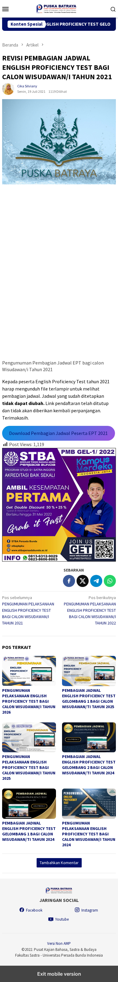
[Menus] (5, 9)
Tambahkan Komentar (59, 862)
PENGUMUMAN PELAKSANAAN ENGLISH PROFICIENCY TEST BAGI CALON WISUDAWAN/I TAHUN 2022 (90, 610)
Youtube (62, 919)
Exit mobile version (59, 974)
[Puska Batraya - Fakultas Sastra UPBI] (59, 8)
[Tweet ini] (83, 581)
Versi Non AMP (59, 943)
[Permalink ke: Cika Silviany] (8, 88)
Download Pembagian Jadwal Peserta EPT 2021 (58, 433)
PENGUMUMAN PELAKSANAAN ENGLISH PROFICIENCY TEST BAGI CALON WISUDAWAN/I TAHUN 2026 (28, 701)
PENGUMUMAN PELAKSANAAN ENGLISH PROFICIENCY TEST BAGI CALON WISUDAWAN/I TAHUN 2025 (28, 767)
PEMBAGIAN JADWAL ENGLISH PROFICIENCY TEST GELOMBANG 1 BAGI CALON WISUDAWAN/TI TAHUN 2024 (29, 831)
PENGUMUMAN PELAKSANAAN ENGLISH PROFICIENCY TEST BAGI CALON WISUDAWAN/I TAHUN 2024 (88, 834)
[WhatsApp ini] (110, 581)
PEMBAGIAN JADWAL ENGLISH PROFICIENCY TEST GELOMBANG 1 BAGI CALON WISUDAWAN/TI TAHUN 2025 (89, 698)
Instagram (89, 910)
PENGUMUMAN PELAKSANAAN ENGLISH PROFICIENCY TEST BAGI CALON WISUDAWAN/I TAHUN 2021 (28, 610)
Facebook (34, 910)
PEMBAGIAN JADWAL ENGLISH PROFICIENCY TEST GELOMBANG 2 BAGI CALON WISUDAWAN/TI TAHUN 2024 (89, 765)
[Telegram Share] (96, 581)
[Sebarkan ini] (69, 581)
